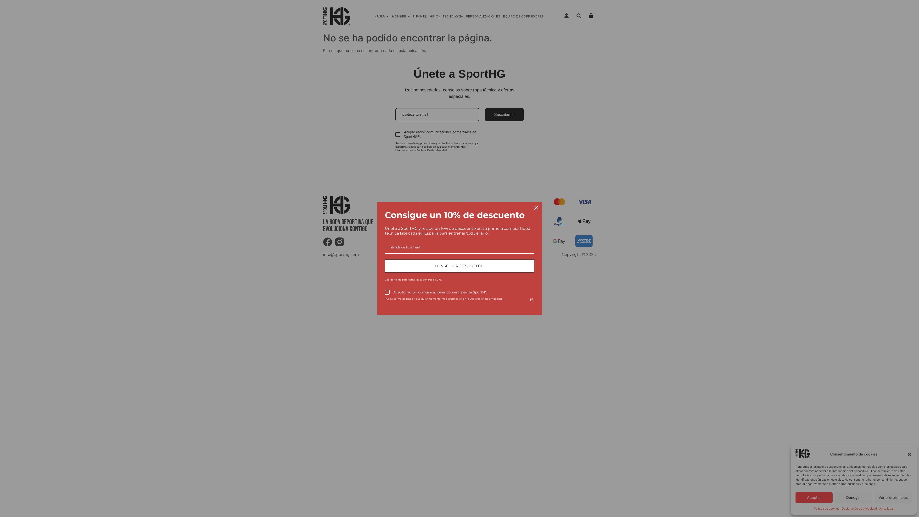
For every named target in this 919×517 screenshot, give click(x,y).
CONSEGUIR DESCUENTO (459, 266)
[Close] (536, 208)
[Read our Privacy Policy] (531, 300)
